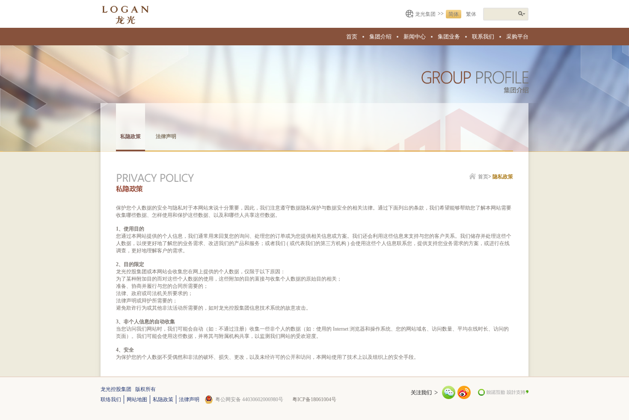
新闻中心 (415, 36)
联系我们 (483, 36)
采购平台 (517, 36)
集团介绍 (380, 36)
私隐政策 (130, 136)
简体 (453, 14)
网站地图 (137, 399)
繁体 (471, 14)
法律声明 (166, 136)
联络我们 (111, 399)
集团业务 (449, 36)
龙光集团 (425, 14)
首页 (351, 36)
